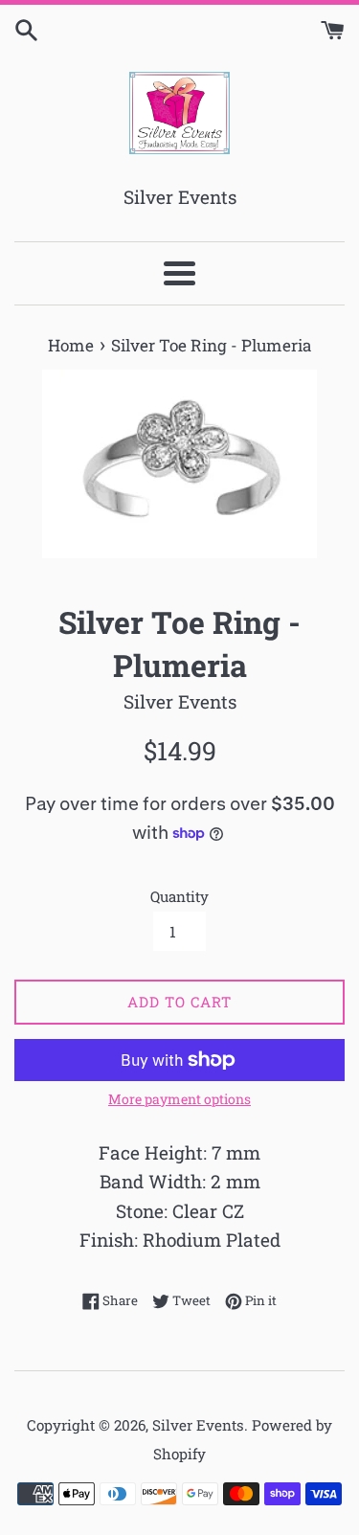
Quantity (179, 896)
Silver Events (198, 1424)
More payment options (179, 1099)
